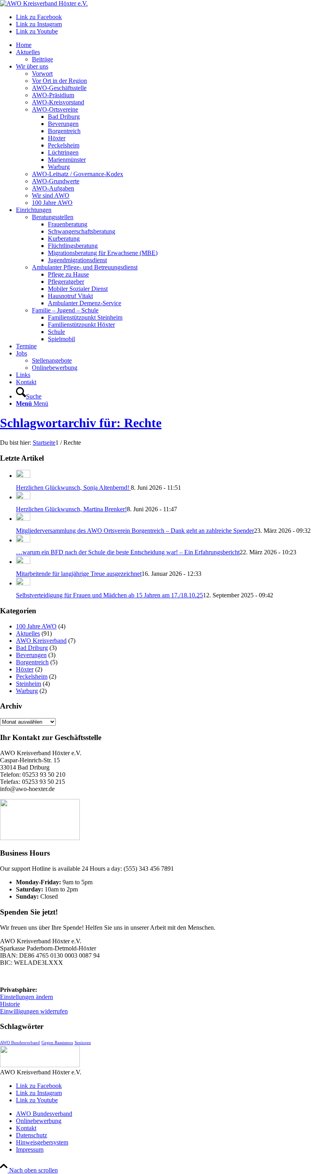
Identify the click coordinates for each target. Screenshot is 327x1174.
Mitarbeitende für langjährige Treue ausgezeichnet (79, 573)
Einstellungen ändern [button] (26, 996)
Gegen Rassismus (57, 1043)
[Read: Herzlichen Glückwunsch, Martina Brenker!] (23, 497)
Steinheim (28, 683)
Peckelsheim (31, 676)
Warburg (27, 690)
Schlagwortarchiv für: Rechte (81, 423)
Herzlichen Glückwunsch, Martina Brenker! (71, 509)
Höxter (24, 669)
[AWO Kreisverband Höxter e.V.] (44, 3)
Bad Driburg (32, 647)
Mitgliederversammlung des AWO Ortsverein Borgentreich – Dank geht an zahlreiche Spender (135, 530)
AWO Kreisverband (41, 640)
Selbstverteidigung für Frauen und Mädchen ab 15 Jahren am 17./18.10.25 (109, 595)
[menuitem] (171, 45)
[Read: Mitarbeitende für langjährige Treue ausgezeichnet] (23, 561)
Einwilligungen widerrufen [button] (34, 1011)
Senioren (83, 1043)
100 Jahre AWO (36, 626)
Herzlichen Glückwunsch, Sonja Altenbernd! (73, 487)
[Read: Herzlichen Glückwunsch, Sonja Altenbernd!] (23, 475)
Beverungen (31, 655)
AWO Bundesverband (20, 1043)
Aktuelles (28, 633)
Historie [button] (10, 1004)
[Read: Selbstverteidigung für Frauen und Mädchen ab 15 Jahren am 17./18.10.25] (23, 583)
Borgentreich (32, 662)
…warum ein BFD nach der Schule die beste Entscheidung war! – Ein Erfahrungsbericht (128, 552)
